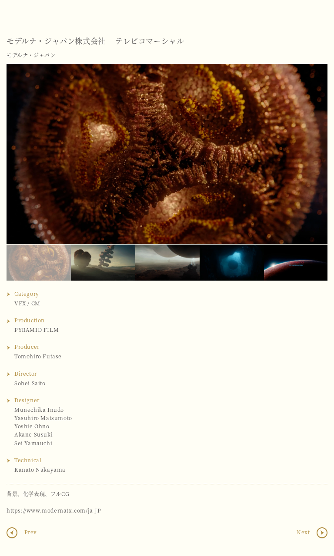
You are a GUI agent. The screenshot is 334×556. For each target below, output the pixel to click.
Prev (30, 532)
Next (312, 153)
